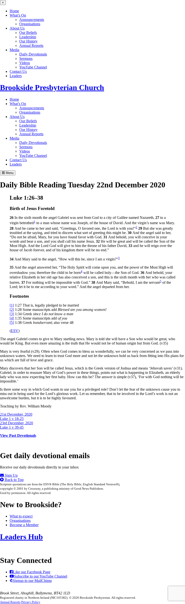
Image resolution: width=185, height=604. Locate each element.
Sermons (26, 58)
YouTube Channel (33, 67)
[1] (12, 305)
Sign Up (11, 475)
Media (14, 50)
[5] (12, 322)
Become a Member (24, 525)
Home (14, 11)
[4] (12, 318)
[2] (12, 310)
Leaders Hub (21, 536)
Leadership (27, 37)
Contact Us (18, 71)
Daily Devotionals (33, 54)
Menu (9, 173)
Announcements (31, 20)
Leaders (16, 76)
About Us (17, 28)
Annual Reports (31, 45)
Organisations (29, 24)
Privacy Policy (30, 602)
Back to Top (14, 480)
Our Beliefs (28, 33)
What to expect (21, 516)
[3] (12, 314)
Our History (28, 41)
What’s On (18, 15)
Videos (24, 63)
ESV (14, 331)
